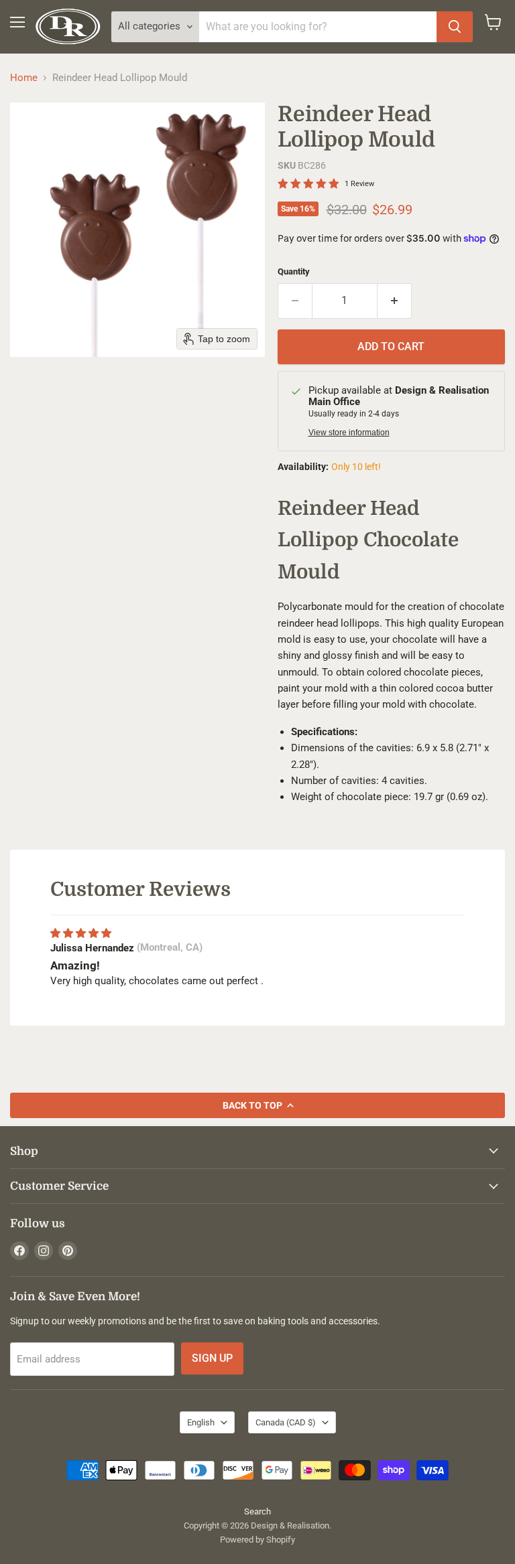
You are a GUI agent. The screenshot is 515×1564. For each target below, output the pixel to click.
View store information (349, 432)
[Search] (455, 26)
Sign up (212, 1358)
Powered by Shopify (257, 1540)
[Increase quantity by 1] (395, 300)
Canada (285, 1422)
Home (24, 78)
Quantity (294, 271)
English (201, 1422)
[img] (80, 933)
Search (257, 1511)
